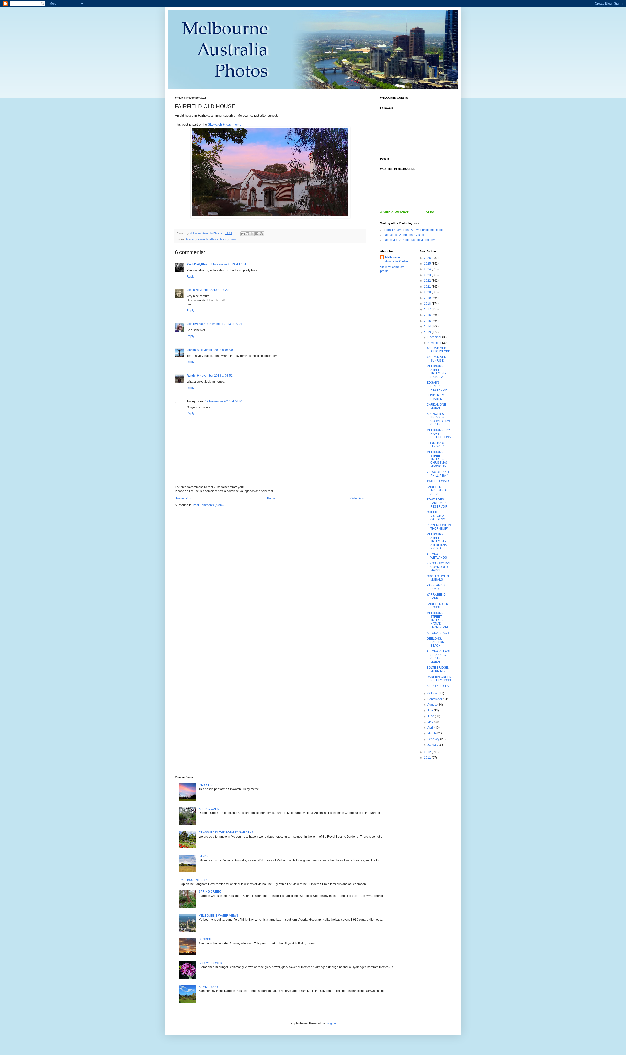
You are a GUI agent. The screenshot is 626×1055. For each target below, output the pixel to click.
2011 (428, 757)
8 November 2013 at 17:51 (228, 264)
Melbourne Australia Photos (396, 259)
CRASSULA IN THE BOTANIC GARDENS (226, 832)
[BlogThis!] (247, 233)
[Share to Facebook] (256, 233)
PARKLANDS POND (436, 587)
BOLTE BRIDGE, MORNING (438, 669)
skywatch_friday (206, 239)
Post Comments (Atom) (208, 505)
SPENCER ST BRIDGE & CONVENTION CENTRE (438, 419)
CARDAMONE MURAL (436, 406)
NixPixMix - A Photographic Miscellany (409, 240)
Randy (191, 375)
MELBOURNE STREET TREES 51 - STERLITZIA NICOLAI (437, 541)
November (434, 342)
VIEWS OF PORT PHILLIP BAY (438, 473)
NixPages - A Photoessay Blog (404, 235)
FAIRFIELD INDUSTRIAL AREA (437, 490)
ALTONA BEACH (438, 633)
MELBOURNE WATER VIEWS (218, 915)
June (431, 716)
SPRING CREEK (210, 891)
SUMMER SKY (208, 986)
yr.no (430, 212)
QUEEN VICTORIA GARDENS (436, 516)
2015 (428, 320)
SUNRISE (205, 939)
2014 (428, 326)
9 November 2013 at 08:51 (215, 375)
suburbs (222, 239)
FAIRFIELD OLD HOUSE (437, 605)
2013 (428, 332)
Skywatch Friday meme (224, 124)
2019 (428, 298)
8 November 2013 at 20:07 (224, 324)
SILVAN (204, 856)
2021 (428, 286)
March (431, 733)
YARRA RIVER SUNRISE (436, 358)
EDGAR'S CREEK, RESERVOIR (437, 386)
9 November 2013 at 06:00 (215, 350)
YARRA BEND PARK (436, 596)
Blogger (331, 1023)
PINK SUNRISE (209, 785)
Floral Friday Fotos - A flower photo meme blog (414, 230)
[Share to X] (252, 233)
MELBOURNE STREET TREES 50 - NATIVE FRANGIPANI (437, 620)
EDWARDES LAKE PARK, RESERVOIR (437, 503)
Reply (190, 276)
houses (190, 239)
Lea (189, 290)
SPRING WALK (209, 809)
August (432, 704)
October (433, 693)
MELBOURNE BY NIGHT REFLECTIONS (439, 433)
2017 (428, 309)
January (433, 744)
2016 (428, 315)
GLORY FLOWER (210, 963)
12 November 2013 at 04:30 (223, 401)
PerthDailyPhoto (198, 264)
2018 (428, 303)
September (435, 699)
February (433, 739)
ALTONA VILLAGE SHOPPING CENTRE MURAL (439, 657)
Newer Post (183, 498)
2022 (428, 280)
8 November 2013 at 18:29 (211, 290)
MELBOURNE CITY (194, 880)
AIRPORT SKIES (438, 686)
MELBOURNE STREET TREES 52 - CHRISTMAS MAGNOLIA (437, 459)
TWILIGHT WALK (438, 481)
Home (271, 498)
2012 (428, 752)
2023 (428, 275)
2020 (428, 292)
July (430, 710)
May (430, 722)
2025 (428, 263)
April (430, 727)
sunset (232, 239)
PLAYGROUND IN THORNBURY (439, 526)
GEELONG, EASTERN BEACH (435, 642)
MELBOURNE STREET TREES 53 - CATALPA (436, 371)
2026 (428, 258)
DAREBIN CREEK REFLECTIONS (439, 678)
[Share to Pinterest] (261, 233)
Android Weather (394, 212)
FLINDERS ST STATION (436, 397)
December (434, 337)
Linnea (191, 350)
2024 (428, 269)
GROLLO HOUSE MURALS (438, 578)
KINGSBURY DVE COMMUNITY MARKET (439, 567)
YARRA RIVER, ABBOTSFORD (438, 349)
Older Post (357, 498)
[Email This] (242, 233)
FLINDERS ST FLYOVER (436, 444)
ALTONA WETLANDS (437, 556)
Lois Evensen (196, 324)
